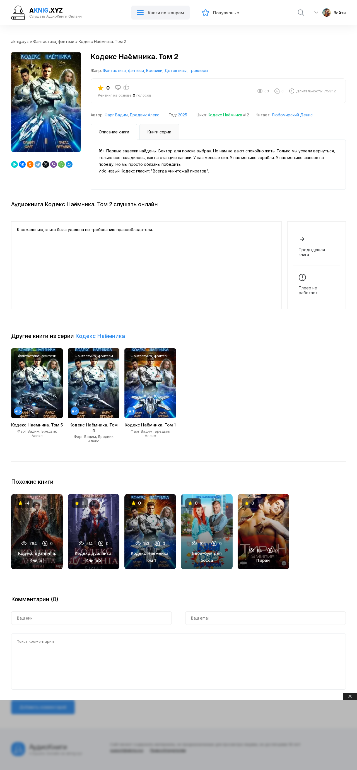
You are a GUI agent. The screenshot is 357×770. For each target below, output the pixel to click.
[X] (45, 164)
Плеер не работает (308, 290)
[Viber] (53, 164)
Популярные (226, 12)
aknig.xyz (20, 41)
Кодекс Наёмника (225, 114)
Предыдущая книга (312, 252)
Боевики (154, 70)
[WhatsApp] (61, 164)
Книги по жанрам (166, 12)
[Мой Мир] (69, 164)
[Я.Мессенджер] (14, 164)
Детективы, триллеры (186, 70)
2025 (182, 114)
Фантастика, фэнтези (53, 41)
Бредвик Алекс (144, 114)
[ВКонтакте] (22, 164)
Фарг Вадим (116, 114)
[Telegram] (38, 164)
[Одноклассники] (30, 164)
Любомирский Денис (292, 114)
